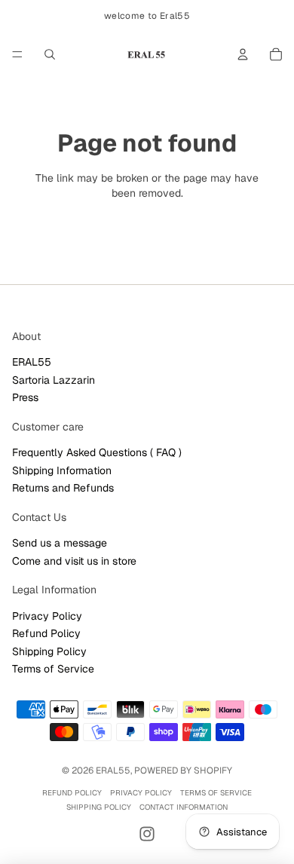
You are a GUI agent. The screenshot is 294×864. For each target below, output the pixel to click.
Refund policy (72, 793)
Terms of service (216, 793)
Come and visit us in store (74, 561)
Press (25, 397)
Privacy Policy (47, 616)
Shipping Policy (49, 651)
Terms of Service (53, 669)
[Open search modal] (49, 54)
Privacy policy (141, 793)
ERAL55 (31, 362)
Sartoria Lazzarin (53, 380)
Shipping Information (62, 470)
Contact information (183, 807)
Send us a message (59, 543)
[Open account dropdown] (242, 54)
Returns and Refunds (63, 488)
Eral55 (113, 770)
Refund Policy (46, 633)
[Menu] (17, 54)
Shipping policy (98, 807)
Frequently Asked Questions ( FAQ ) (97, 452)
